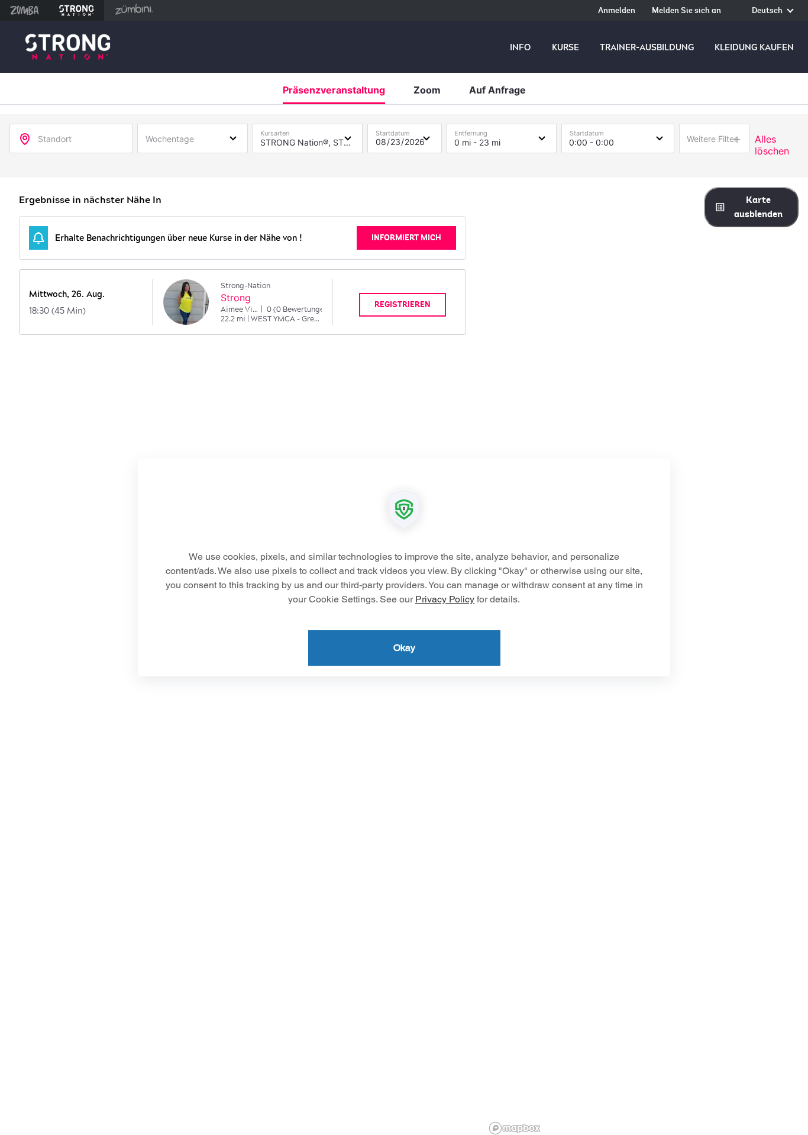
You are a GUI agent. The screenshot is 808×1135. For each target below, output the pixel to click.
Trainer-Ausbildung (647, 47)
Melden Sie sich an (686, 11)
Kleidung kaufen (754, 47)
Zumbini (133, 10)
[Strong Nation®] (68, 47)
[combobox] (192, 138)
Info (520, 47)
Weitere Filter (712, 139)
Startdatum (393, 130)
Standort (55, 139)
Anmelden (616, 11)
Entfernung (470, 130)
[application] (404, 567)
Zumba (24, 10)
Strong (236, 298)
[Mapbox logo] (515, 1128)
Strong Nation (76, 10)
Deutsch (768, 11)
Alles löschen (772, 145)
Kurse (565, 47)
